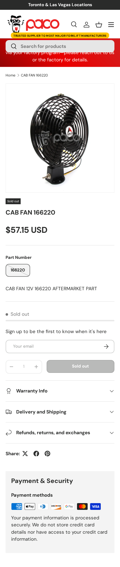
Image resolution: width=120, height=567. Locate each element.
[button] (99, 24)
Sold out (80, 366)
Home (10, 75)
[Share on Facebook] (36, 453)
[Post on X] (25, 453)
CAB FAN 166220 (34, 75)
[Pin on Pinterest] (47, 453)
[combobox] (60, 46)
